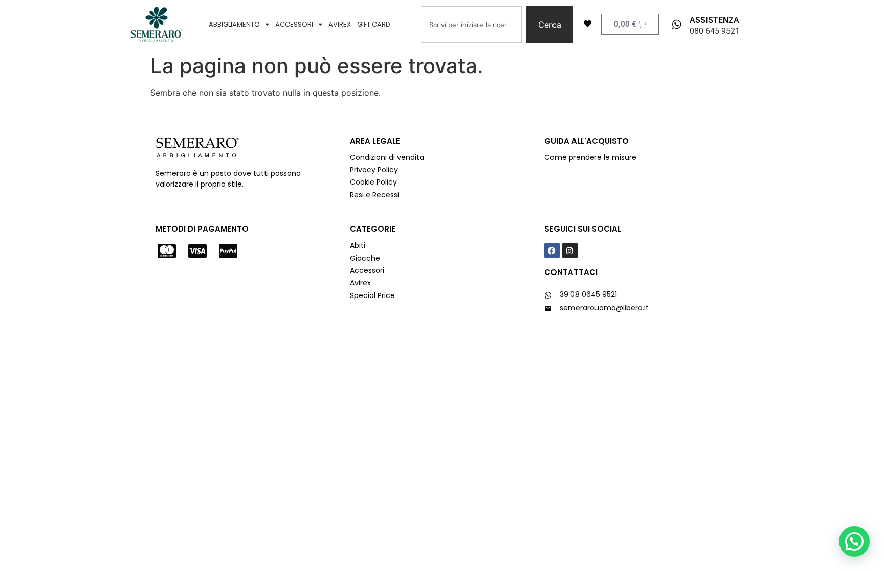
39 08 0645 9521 (588, 294)
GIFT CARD (373, 24)
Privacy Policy (375, 170)
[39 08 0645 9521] (548, 295)
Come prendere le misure (590, 157)
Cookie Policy (373, 182)
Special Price (372, 295)
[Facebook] (552, 250)
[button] (854, 541)
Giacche (365, 258)
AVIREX (339, 24)
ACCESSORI (294, 24)
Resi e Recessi (374, 195)
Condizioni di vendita (387, 157)
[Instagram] (570, 250)
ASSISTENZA (714, 20)
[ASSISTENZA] (677, 24)
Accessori (367, 270)
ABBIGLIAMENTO (234, 24)
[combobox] (471, 24)
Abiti (357, 245)
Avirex (360, 283)
